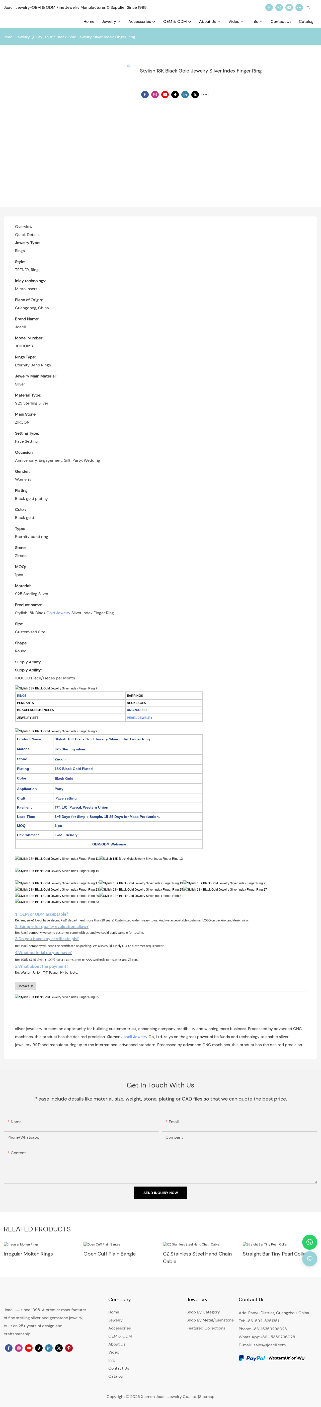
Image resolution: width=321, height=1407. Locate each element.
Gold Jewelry (58, 612)
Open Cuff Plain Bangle (110, 1253)
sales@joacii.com (270, 1345)
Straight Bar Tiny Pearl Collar (275, 1253)
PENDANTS (25, 703)
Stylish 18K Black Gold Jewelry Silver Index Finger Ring (85, 37)
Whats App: (249, 1337)
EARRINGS (135, 695)
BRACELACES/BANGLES (35, 710)
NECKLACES (136, 703)
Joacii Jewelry (17, 37)
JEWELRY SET (27, 718)
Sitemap (206, 1396)
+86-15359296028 (277, 1337)
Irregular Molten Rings (28, 1253)
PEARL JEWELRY (139, 718)
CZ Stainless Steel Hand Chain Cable (197, 1257)
